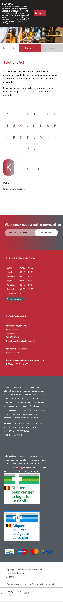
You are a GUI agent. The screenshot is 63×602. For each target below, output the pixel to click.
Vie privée (10, 576)
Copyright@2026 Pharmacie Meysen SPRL (24, 569)
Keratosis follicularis (14, 188)
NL (2, 593)
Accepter (40, 13)
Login (26, 592)
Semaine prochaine (15, 299)
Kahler (6, 183)
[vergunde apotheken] (22, 526)
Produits (29, 48)
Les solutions (54, 48)
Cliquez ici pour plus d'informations (13, 22)
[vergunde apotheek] (22, 488)
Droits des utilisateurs (15, 573)
